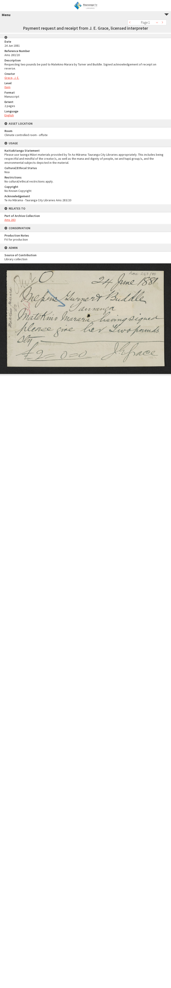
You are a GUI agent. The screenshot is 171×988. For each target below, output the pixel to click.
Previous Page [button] (131, 22)
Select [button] (158, 22)
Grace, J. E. (11, 78)
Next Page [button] (163, 22)
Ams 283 (10, 220)
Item (7, 87)
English (9, 115)
